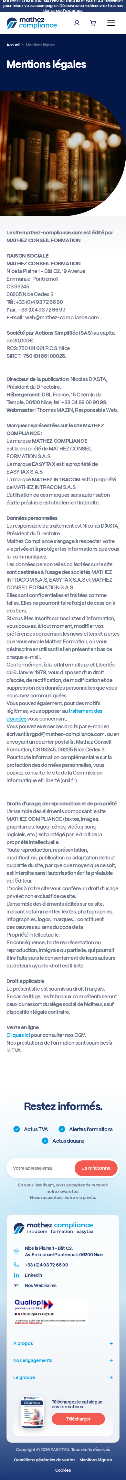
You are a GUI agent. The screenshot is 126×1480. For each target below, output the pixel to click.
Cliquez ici (18, 1035)
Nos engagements (63, 1360)
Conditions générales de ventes (44, 1460)
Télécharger (78, 1419)
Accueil (13, 45)
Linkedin (33, 1275)
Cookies (63, 1470)
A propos (63, 1343)
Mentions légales (95, 1460)
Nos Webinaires (41, 1285)
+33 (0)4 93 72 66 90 (46, 1265)
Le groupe (63, 1377)
